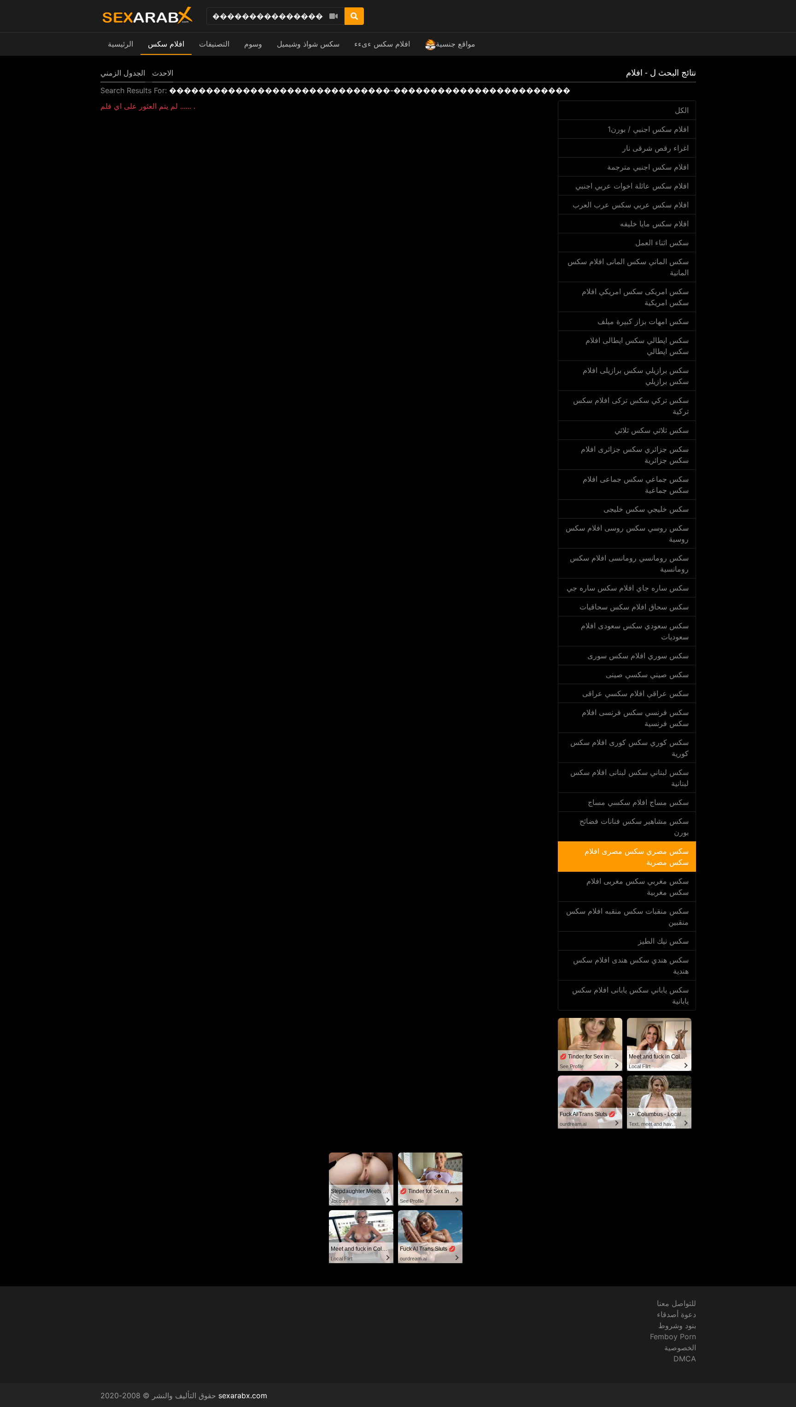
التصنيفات (214, 43)
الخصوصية (680, 1347)
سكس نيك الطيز (663, 941)
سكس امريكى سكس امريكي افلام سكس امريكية (635, 297)
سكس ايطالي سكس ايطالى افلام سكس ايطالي (637, 346)
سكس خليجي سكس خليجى (646, 509)
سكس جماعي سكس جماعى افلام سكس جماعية (636, 484)
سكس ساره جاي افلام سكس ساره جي (628, 587)
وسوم (253, 43)
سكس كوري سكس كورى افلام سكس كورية (629, 748)
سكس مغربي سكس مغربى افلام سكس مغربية (637, 886)
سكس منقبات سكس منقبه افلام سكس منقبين (627, 916)
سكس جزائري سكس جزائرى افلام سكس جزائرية (635, 454)
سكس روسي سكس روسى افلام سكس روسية (627, 533)
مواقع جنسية (455, 43)
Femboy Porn (673, 1336)
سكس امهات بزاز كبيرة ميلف (643, 321)
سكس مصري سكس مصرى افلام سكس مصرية (637, 856)
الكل (682, 110)
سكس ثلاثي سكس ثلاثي (652, 430)
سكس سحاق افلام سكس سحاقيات (634, 606)
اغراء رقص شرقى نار (655, 148)
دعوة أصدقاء (676, 1314)
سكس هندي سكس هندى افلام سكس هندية (631, 965)
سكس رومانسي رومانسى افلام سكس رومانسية (629, 563)
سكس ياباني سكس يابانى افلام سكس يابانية (630, 995)
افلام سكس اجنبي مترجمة (648, 166)
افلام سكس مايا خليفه (654, 223)
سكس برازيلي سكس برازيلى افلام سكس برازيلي (636, 376)
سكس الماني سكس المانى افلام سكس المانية (628, 267)
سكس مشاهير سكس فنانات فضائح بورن (634, 826)
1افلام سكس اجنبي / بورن (648, 129)
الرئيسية (120, 43)
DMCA (684, 1358)
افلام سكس (166, 43)
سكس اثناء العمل (662, 242)
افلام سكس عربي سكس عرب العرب (631, 204)
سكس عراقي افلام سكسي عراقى (635, 693)
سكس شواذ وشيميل (308, 43)
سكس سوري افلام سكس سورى (638, 655)
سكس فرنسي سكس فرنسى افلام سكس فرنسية (635, 718)
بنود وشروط (677, 1325)
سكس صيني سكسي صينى (647, 674)
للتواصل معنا (676, 1303)
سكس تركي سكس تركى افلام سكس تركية (631, 406)
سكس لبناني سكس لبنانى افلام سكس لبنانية (629, 778)
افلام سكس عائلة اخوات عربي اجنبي (632, 185)
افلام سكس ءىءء (382, 43)
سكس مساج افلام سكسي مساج (638, 802)
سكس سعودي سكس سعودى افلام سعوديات (635, 631)
